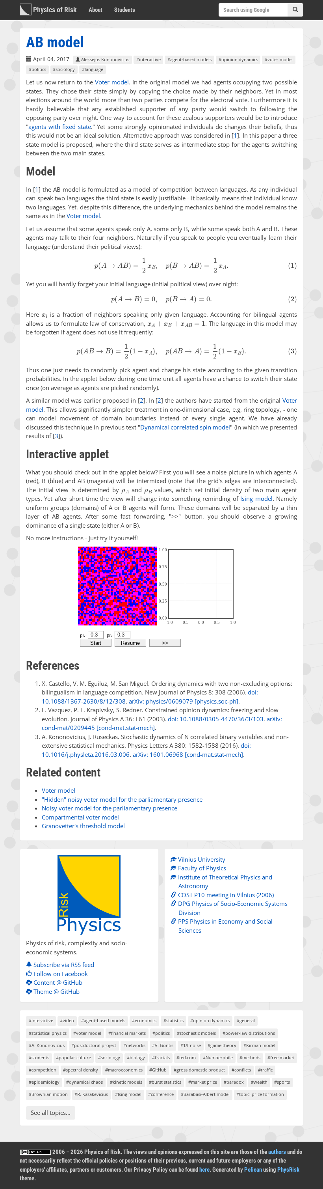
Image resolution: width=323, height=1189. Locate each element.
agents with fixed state (59, 127)
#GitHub (158, 1070)
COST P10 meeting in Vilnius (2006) (225, 895)
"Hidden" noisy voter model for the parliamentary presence (122, 799)
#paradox (234, 1082)
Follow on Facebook (60, 974)
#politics (37, 69)
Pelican (253, 1169)
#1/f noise (190, 1045)
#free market (280, 1057)
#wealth (259, 1082)
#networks (134, 1045)
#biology (136, 1057)
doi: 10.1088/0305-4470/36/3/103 (216, 719)
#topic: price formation (260, 1094)
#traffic (265, 1070)
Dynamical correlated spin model (185, 427)
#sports (282, 1082)
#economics (144, 1020)
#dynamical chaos (84, 1082)
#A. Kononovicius (47, 1045)
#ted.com (186, 1057)
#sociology (64, 69)
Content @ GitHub (57, 982)
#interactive (148, 59)
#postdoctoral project (93, 1045)
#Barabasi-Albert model (205, 1094)
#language (92, 69)
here (204, 1169)
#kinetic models (126, 1082)
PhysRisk (288, 1169)
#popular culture (73, 1057)
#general (246, 1020)
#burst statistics (165, 1082)
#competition (42, 1070)
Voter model (112, 82)
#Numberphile (218, 1057)
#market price (202, 1082)
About (95, 9)
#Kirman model (259, 1045)
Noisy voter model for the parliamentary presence (109, 808)
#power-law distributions (249, 1033)
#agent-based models (189, 59)
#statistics (173, 1020)
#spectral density (80, 1070)
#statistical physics (48, 1033)
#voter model (279, 59)
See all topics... (51, 1112)
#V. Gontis (162, 1045)
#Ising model (128, 1094)
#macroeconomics (124, 1070)
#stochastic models (196, 1033)
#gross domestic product (199, 1070)
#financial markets (127, 1033)
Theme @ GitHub (56, 991)
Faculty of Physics (201, 868)
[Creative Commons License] (35, 1151)
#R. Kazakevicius (91, 1094)
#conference (161, 1094)
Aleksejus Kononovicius (104, 59)
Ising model (256, 498)
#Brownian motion (48, 1094)
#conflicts (241, 1070)
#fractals (161, 1057)
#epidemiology (44, 1082)
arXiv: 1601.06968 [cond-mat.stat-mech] (188, 754)
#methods (249, 1057)
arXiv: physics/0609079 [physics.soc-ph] (183, 701)
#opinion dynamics (238, 59)
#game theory (222, 1045)
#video (67, 1020)
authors (277, 1151)
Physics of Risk (54, 10)
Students (124, 9)
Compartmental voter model (80, 817)
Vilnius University (200, 859)
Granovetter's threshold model (83, 826)
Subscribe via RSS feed (63, 965)
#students (39, 1057)
